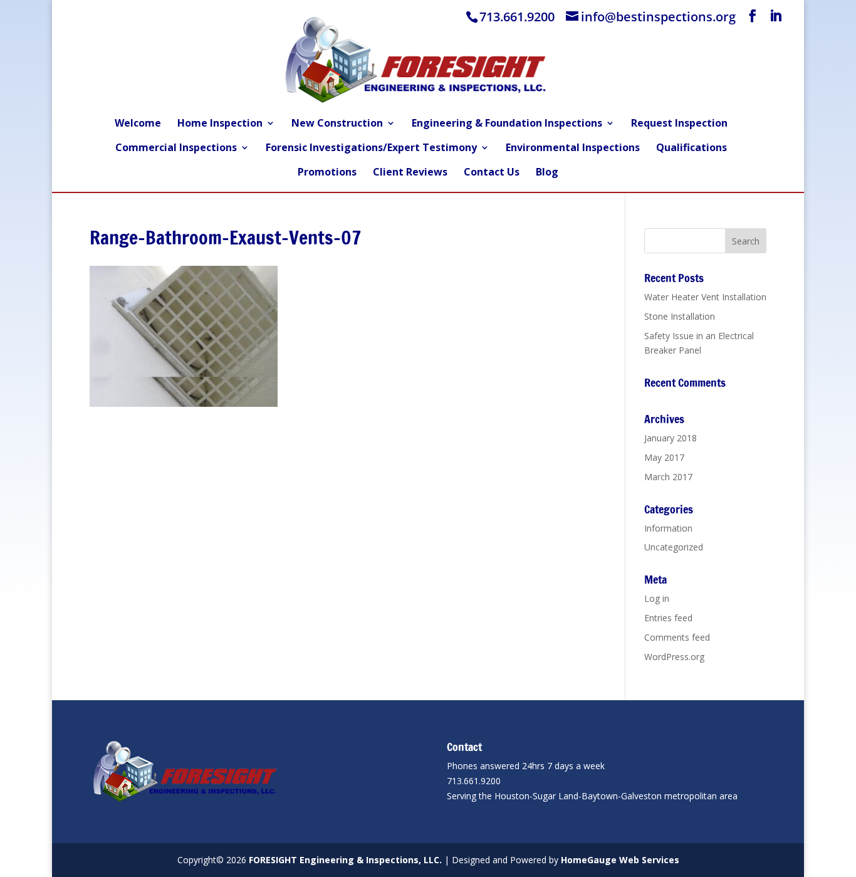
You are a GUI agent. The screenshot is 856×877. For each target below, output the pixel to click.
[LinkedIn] (776, 16)
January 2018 (670, 438)
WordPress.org (674, 657)
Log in (656, 598)
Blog (547, 173)
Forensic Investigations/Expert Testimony (371, 148)
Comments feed (677, 637)
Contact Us (491, 173)
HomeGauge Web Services (620, 860)
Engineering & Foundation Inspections (507, 124)
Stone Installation (679, 316)
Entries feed (668, 618)
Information (668, 528)
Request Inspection (679, 124)
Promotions (327, 173)
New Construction (337, 124)
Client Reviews (410, 173)
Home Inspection (220, 124)
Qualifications (691, 148)
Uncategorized (673, 547)
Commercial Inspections (176, 148)
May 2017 (664, 457)
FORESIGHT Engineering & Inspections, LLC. (345, 860)
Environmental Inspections (573, 148)
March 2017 (668, 477)
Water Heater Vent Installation (705, 297)
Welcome (138, 124)
